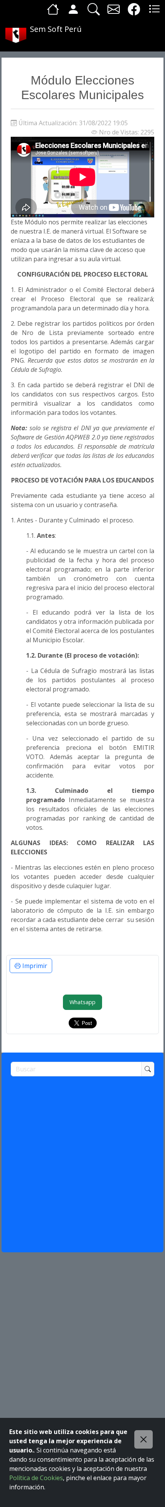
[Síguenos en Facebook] (134, 9)
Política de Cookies (36, 1478)
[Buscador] (93, 9)
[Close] (143, 1439)
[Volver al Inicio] (53, 9)
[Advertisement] (82, 1160)
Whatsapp (82, 1002)
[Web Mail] (113, 9)
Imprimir (34, 966)
